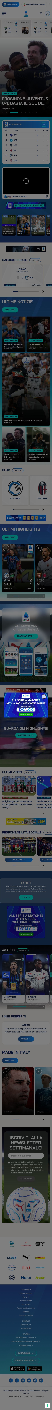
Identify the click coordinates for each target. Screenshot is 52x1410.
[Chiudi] (44, 697)
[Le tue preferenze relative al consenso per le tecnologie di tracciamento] (47, 1405)
